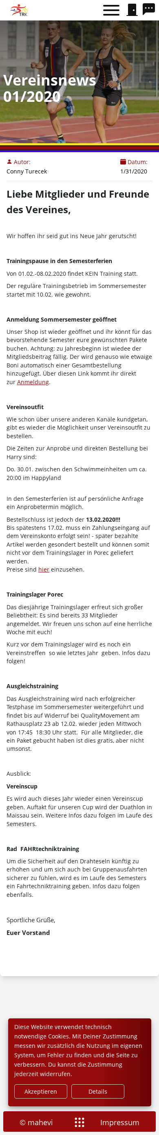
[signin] (132, 10)
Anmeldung (33, 382)
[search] (151, 10)
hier (43, 569)
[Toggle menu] (111, 10)
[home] (20, 10)
